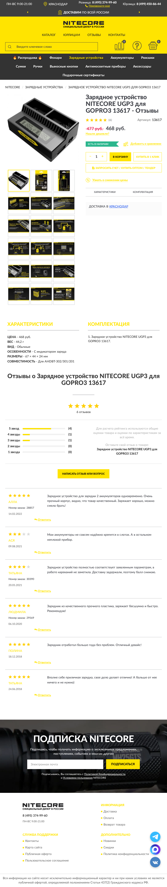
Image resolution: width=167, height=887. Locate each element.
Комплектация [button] (143, 192)
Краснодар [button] (118, 206)
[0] (153, 45)
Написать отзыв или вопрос (83, 473)
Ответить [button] (44, 519)
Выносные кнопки (64, 66)
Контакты (116, 35)
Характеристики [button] (104, 192)
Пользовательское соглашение (47, 860)
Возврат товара (114, 824)
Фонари (56, 57)
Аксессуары (142, 66)
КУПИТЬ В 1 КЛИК (147, 157)
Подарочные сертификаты (83, 75)
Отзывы (94, 35)
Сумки (21, 66)
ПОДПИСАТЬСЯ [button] (123, 764)
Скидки (109, 847)
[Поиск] (9, 46)
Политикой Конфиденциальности (104, 774)
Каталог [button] (49, 35)
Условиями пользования (78, 778)
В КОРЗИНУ (120, 157)
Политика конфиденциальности (126, 854)
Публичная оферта (38, 854)
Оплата (109, 818)
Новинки (110, 841)
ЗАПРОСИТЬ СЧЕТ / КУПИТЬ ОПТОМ (125, 168)
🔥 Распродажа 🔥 (27, 57)
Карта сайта (33, 847)
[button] (97, 5)
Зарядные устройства (86, 57)
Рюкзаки (147, 57)
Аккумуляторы (122, 57)
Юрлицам (71, 35)
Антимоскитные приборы (105, 66)
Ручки (37, 66)
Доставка (110, 811)
